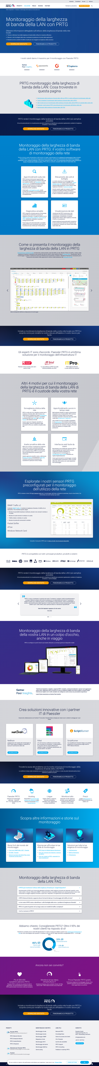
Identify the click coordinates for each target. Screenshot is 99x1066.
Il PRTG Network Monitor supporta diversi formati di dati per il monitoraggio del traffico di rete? (46, 898)
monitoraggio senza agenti (59, 454)
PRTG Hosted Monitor (33, 802)
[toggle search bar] (91, 6)
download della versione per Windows (31, 799)
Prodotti (19, 6)
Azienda (71, 1)
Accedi (83, 1)
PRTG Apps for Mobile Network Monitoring (50, 850)
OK (84, 1062)
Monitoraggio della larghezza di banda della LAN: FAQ (51, 107)
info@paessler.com (80, 1037)
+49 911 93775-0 (79, 1040)
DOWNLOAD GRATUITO (19, 44)
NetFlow (36, 217)
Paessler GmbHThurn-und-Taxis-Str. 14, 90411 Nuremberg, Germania (82, 1033)
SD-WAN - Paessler (13, 852)
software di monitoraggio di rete (67, 157)
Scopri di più (13, 752)
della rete (42, 457)
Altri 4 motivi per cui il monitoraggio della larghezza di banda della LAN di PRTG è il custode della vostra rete (65, 103)
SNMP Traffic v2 (17, 508)
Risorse (40, 6)
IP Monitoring (72, 855)
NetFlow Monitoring (74, 852)
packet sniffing (30, 217)
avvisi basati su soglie (33, 190)
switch (40, 418)
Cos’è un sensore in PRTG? (26, 911)
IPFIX (23, 219)
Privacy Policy (58, 1062)
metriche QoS (25, 183)
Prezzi (34, 6)
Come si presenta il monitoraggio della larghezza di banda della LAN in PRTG (57, 100)
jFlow (43, 217)
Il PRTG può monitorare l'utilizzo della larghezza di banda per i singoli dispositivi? (42, 887)
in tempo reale (66, 254)
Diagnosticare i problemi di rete (25, 253)
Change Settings (72, 1062)
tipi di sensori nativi (37, 493)
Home (7, 9)
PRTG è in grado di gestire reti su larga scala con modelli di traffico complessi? (41, 906)
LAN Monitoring (73, 850)
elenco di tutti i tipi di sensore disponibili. (58, 541)
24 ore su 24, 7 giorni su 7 (64, 418)
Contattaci (78, 1)
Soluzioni (27, 6)
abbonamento (87, 798)
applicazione (58, 422)
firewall (24, 419)
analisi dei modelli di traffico (35, 161)
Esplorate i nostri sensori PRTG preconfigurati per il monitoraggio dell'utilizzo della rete (59, 105)
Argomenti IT (11, 9)
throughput (38, 182)
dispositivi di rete (68, 257)
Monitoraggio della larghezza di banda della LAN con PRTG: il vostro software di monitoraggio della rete (63, 98)
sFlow (40, 217)
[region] (49, 1062)
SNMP (24, 217)
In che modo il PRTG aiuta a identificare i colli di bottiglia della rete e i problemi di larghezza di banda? (47, 902)
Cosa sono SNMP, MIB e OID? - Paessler (19, 850)
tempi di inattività (32, 160)
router (34, 418)
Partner (47, 6)
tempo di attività (27, 457)
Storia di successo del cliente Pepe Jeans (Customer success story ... (19, 855)
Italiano (91, 1)
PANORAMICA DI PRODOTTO (46, 44)
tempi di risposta (68, 187)
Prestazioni (17, 9)
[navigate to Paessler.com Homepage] (10, 6)
